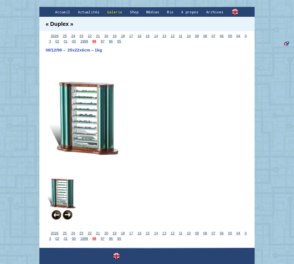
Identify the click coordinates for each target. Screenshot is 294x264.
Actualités (88, 12)
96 (111, 41)
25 (65, 36)
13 (164, 36)
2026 (55, 36)
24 (73, 36)
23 (81, 36)
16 (139, 36)
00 (74, 41)
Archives (214, 12)
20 (106, 36)
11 (180, 36)
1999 (84, 41)
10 (189, 36)
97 (103, 41)
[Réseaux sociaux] (287, 44)
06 (222, 36)
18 (123, 36)
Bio (170, 12)
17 (131, 36)
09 (197, 36)
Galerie (114, 12)
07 (213, 36)
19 (114, 36)
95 (119, 41)
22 (90, 36)
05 (230, 36)
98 (94, 41)
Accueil (62, 12)
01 (66, 41)
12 (173, 36)
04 (238, 36)
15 (148, 36)
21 (98, 36)
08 (205, 36)
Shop (134, 12)
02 (57, 41)
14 (156, 36)
